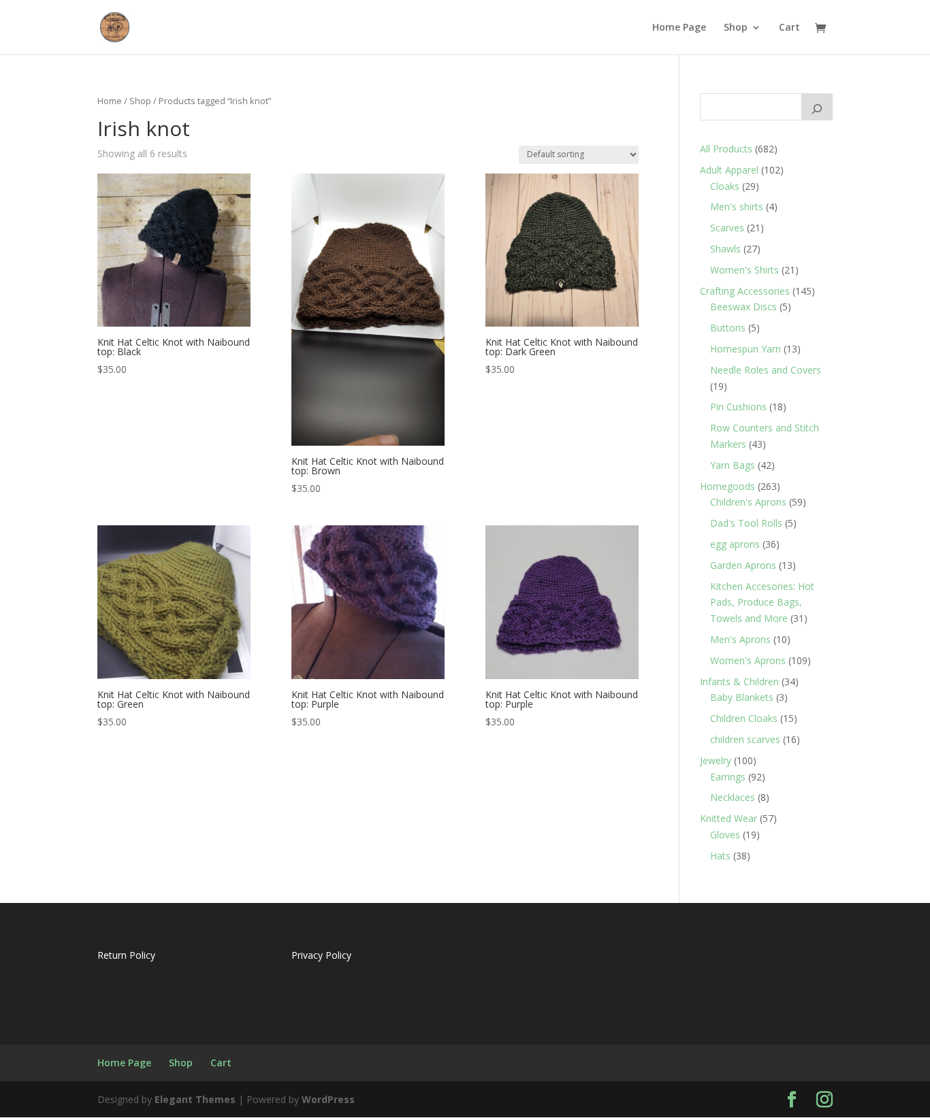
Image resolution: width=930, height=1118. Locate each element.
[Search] (817, 106)
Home (109, 101)
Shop (736, 27)
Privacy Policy (321, 955)
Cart (789, 27)
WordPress (328, 1099)
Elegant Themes (195, 1099)
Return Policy (126, 955)
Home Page (679, 27)
